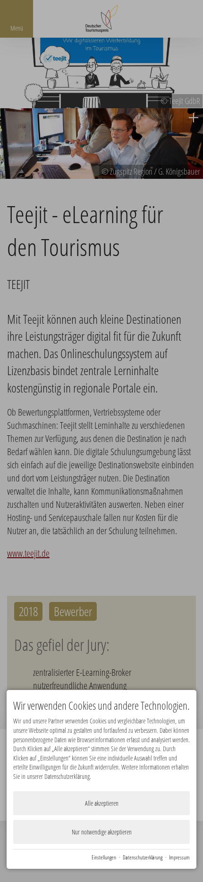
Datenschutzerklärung (142, 857)
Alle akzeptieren (101, 803)
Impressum (179, 857)
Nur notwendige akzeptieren (102, 831)
